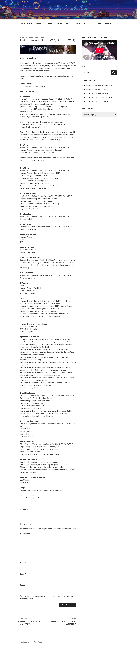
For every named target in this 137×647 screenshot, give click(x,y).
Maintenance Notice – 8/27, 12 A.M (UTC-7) (97, 86)
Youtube (97, 23)
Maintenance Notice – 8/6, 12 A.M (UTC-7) (96, 93)
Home (38, 23)
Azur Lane (39, 37)
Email (23, 574)
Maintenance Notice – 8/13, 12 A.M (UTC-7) (97, 89)
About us (108, 23)
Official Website (26, 23)
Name (23, 563)
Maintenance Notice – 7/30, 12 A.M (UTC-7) (97, 97)
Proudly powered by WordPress (30, 642)
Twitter (59, 23)
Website (24, 585)
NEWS (25, 509)
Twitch (77, 23)
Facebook (48, 23)
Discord (87, 23)
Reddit (68, 23)
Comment (25, 534)
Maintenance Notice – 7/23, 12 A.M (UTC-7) (97, 101)
